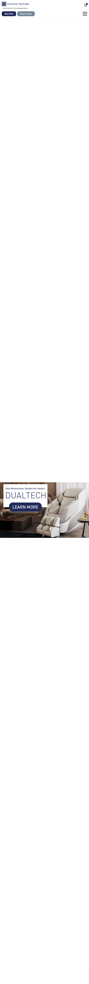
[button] (38, 535)
